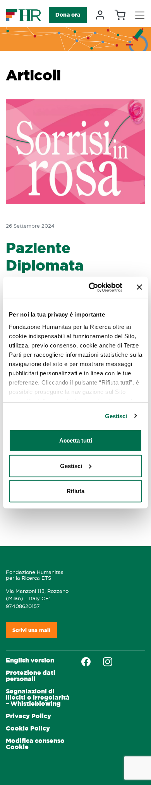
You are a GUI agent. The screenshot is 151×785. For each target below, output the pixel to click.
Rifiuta (75, 491)
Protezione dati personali (30, 675)
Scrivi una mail (31, 630)
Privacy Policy (28, 716)
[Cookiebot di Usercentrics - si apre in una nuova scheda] (91, 287)
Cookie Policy (28, 728)
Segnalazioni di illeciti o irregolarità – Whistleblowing (38, 697)
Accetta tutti (75, 440)
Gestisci (116, 415)
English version (30, 660)
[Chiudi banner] (139, 287)
